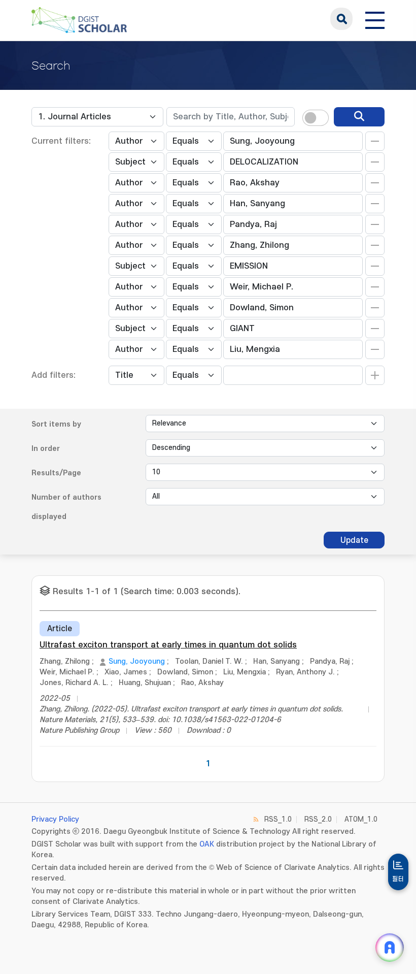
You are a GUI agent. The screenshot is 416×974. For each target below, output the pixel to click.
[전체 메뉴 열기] (375, 18)
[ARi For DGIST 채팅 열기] (389, 947)
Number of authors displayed (66, 507)
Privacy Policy (55, 819)
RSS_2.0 (318, 819)
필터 (398, 879)
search (341, 19)
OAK (206, 844)
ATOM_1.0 (360, 819)
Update (354, 540)
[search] (359, 116)
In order (45, 448)
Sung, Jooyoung (137, 661)
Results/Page (56, 473)
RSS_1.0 (278, 819)
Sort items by (56, 424)
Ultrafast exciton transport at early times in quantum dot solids (168, 645)
